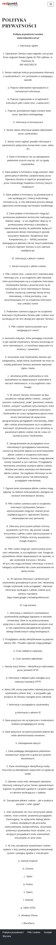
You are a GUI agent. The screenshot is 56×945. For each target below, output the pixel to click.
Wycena (7, 936)
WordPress (27, 942)
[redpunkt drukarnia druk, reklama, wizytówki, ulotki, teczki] (10, 4)
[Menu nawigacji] (51, 4)
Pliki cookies (33, 932)
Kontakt (48, 932)
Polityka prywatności (13, 932)
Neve (4, 942)
